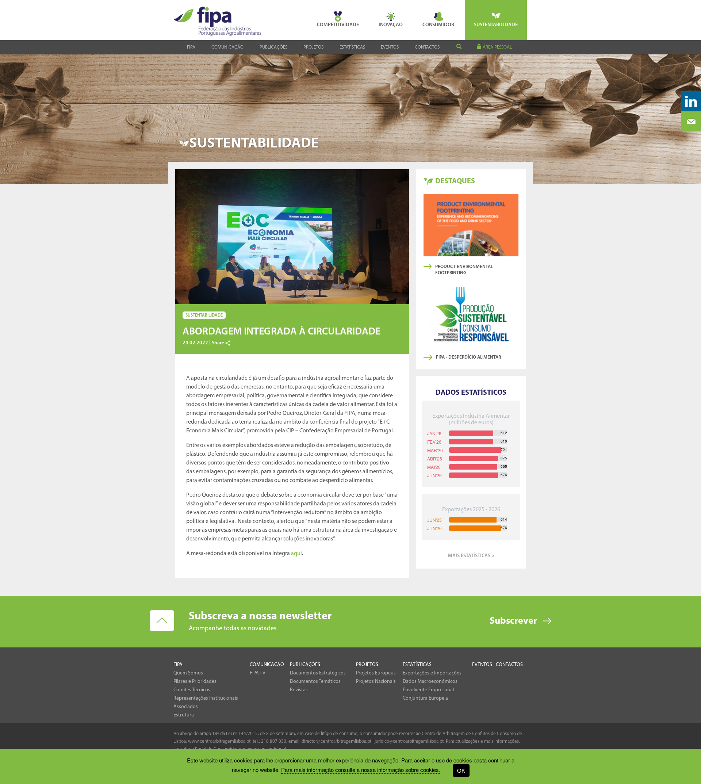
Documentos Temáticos (315, 681)
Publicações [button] (273, 47)
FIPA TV (257, 673)
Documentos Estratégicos (318, 673)
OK (461, 770)
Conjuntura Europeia (425, 698)
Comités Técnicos (191, 690)
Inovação (391, 25)
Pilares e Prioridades (195, 681)
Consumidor (438, 25)
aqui (296, 554)
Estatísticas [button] (352, 47)
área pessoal (497, 47)
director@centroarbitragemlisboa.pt (336, 741)
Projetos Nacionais (376, 681)
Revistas (299, 690)
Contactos (427, 47)
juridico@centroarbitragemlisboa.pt (409, 741)
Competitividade (338, 25)
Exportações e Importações (432, 673)
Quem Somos (188, 673)
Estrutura (183, 715)
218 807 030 (273, 741)
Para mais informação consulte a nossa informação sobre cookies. (360, 769)
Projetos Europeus (376, 673)
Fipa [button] (191, 47)
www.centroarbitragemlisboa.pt (219, 741)
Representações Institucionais (205, 698)
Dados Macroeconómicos (430, 681)
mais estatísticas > (471, 556)
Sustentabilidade (496, 25)
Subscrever (513, 621)
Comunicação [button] (227, 47)
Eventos (390, 47)
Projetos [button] (313, 47)
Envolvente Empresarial (428, 690)
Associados (185, 707)
